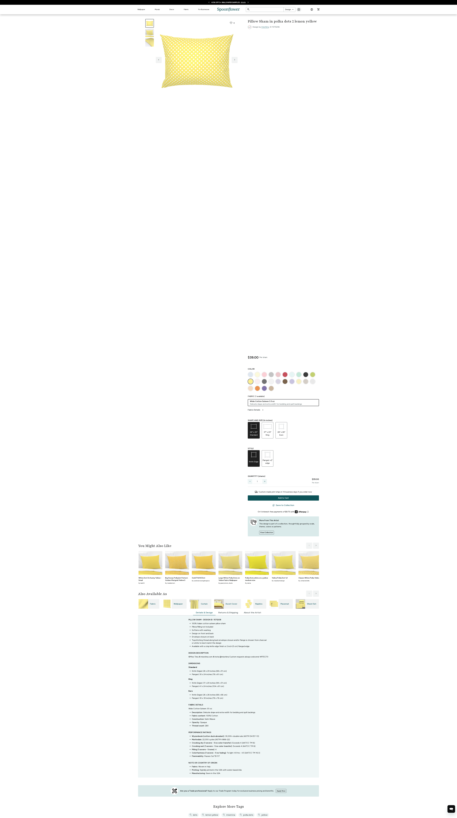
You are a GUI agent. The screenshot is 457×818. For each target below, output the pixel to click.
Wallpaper (141, 9)
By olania (248, 583)
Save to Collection (283, 505)
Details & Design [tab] (204, 612)
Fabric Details (256, 409)
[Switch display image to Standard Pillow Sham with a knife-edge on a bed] (149, 33)
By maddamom (170, 583)
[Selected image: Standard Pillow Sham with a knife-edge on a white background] (149, 23)
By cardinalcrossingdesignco (201, 581)
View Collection (266, 533)
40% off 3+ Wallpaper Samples (225, 2)
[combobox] (289, 9)
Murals (157, 9)
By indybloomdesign (278, 581)
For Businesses (203, 9)
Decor (171, 9)
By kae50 (142, 583)
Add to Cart (283, 498)
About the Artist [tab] (252, 612)
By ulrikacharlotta (303, 581)
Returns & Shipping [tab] (228, 612)
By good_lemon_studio (226, 583)
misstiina (265, 27)
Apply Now (281, 791)
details (243, 2)
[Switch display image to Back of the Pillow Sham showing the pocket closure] (149, 42)
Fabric (186, 9)
